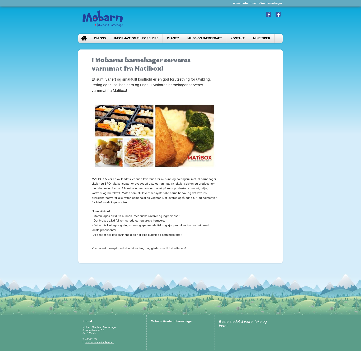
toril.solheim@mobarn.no (99, 342)
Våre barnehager (270, 3)
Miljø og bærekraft (204, 38)
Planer (173, 38)
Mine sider (261, 38)
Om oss (100, 38)
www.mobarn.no (244, 3)
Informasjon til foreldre (136, 38)
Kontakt (237, 38)
